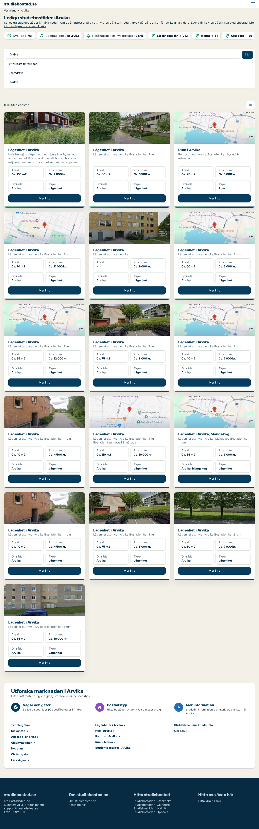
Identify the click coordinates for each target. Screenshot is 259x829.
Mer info (44, 198)
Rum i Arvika (104, 742)
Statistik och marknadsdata (193, 725)
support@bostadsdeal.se (21, 808)
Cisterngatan (20, 754)
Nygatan (17, 748)
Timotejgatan (20, 725)
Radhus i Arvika (106, 736)
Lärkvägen (18, 760)
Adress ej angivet (23, 736)
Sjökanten (18, 731)
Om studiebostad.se (82, 801)
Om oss (179, 731)
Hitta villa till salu (209, 801)
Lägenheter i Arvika (109, 725)
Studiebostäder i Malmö (150, 808)
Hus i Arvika (103, 730)
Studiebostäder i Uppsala (151, 812)
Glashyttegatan (22, 742)
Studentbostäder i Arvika (113, 747)
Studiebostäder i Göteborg (152, 804)
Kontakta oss (77, 804)
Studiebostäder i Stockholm (152, 801)
